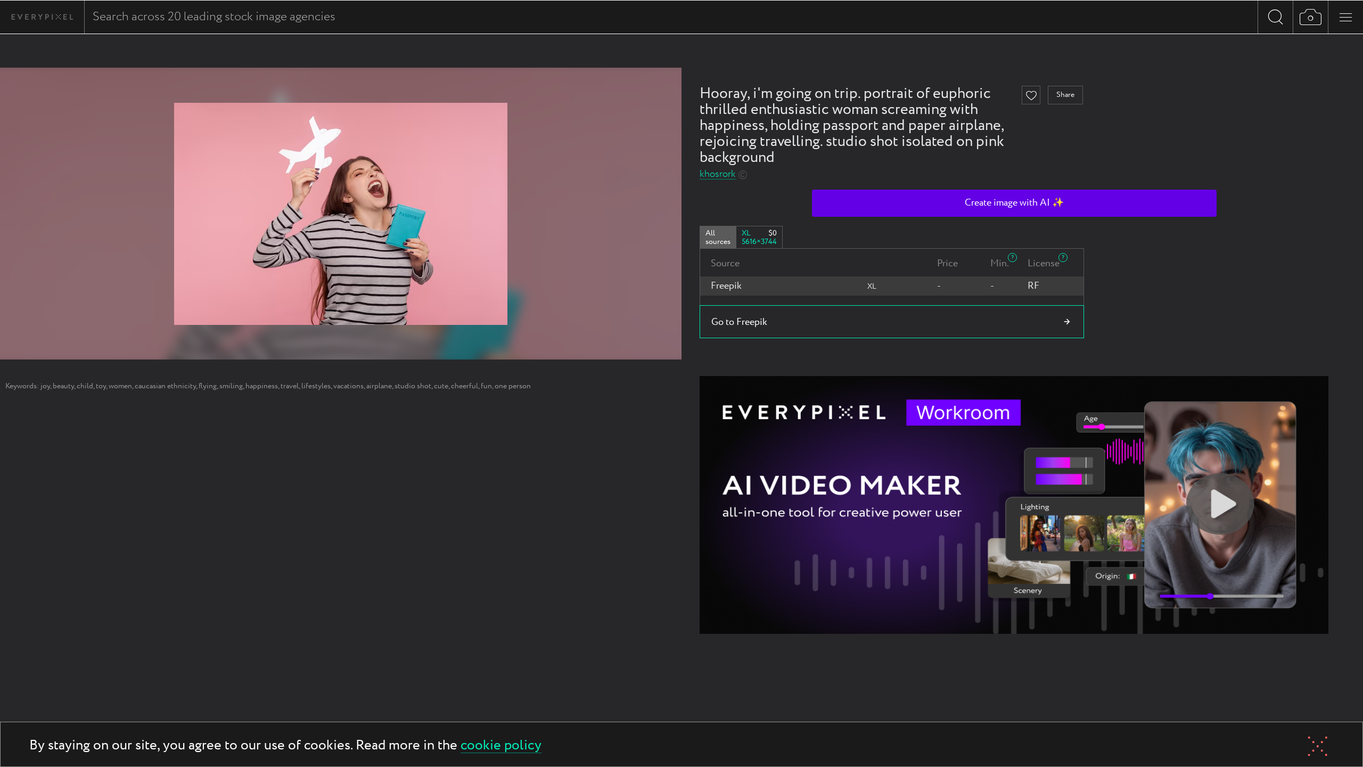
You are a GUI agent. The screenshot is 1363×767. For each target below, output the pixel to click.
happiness (261, 386)
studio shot (413, 386)
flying (208, 386)
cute (441, 386)
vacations (348, 386)
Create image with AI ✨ (1014, 203)
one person (513, 386)
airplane (379, 386)
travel (290, 386)
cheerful (464, 386)
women (120, 386)
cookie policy (501, 746)
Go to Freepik (739, 322)
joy (45, 386)
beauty (63, 386)
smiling (231, 386)
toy (101, 386)
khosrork (718, 174)
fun (486, 386)
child (85, 386)
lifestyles (316, 386)
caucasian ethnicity (165, 386)
